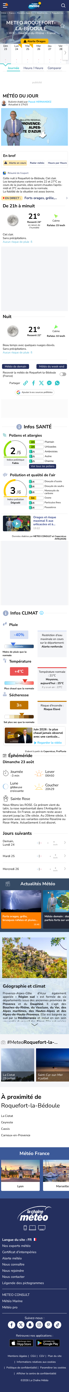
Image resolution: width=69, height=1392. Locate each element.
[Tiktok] (57, 1324)
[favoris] (62, 25)
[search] (63, 5)
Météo (3, 13)
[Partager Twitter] (41, 383)
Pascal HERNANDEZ (39, 101)
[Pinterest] (48, 1324)
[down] (34, 1025)
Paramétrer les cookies (53, 1367)
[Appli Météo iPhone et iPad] (21, 1343)
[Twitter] (20, 1324)
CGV (42, 1356)
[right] (65, 52)
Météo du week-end (51, 366)
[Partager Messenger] (49, 383)
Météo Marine (12, 1301)
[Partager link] (25, 383)
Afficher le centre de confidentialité (36, 1373)
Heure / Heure (33, 68)
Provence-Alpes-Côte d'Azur (29, 13)
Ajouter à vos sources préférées (37, 392)
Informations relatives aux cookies (36, 1362)
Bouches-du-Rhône (45, 13)
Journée (13, 68)
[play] (16, 523)
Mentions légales (17, 1356)
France (12, 13)
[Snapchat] (30, 1324)
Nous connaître (13, 1264)
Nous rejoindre (13, 1270)
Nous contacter (13, 1277)
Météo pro (9, 1307)
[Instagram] (39, 1324)
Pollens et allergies (25, 435)
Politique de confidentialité (21, 1367)
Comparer (54, 68)
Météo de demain (15, 366)
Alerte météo (12, 1258)
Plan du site (54, 1356)
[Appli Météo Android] (48, 1343)
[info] (41, 613)
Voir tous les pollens (42, 466)
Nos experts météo (16, 1246)
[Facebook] (11, 1324)
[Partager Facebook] (33, 383)
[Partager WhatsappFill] (57, 383)
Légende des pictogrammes (23, 1283)
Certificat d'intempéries (19, 1252)
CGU (33, 1356)
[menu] (6, 5)
